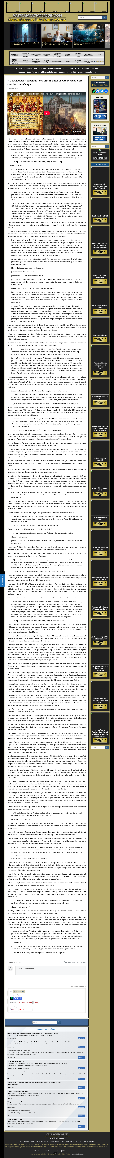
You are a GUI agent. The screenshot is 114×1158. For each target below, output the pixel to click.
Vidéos (70, 68)
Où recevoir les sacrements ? (16, 1061)
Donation (85, 68)
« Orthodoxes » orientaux (25, 1002)
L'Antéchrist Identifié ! (46, 55)
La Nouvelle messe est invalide (78, 55)
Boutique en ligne (78, 61)
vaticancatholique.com (77, 1154)
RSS (63, 1151)
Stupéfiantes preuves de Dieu (88, 55)
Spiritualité (71, 72)
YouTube (94, 68)
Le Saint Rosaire (57, 61)
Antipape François (67, 55)
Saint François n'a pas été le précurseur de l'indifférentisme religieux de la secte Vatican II (34, 1082)
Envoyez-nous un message (73, 1151)
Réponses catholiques (46, 61)
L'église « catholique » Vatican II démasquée (15, 61)
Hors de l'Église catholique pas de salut (36, 61)
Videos (59, 1151)
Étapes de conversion (25, 61)
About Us (44, 1151)
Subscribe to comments (80, 986)
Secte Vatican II (33, 72)
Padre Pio (67, 61)
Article (54, 1151)
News (49, 1151)
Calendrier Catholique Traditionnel (18, 1091)
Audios (77, 68)
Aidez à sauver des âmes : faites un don (88, 61)
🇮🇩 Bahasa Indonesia (26, 1010)
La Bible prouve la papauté (15, 55)
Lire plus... (81, 1038)
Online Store (37, 1151)
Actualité (99, 55)
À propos (21, 72)
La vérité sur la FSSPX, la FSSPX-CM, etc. (57, 55)
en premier (81, 962)
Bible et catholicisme (49, 72)
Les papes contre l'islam (36, 55)
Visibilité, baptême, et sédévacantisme (18, 1110)
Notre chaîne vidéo (100, 82)
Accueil (19, 68)
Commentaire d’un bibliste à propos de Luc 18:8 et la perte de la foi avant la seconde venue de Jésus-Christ (39, 1042)
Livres (80, 72)
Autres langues (90, 72)
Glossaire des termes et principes (25, 55)
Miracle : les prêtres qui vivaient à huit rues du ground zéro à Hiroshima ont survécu (32, 1033)
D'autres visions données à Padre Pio (18, 1050)
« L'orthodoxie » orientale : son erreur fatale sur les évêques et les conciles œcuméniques (44, 82)
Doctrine (62, 72)
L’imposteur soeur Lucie (14, 1102)
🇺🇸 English (14, 1010)
